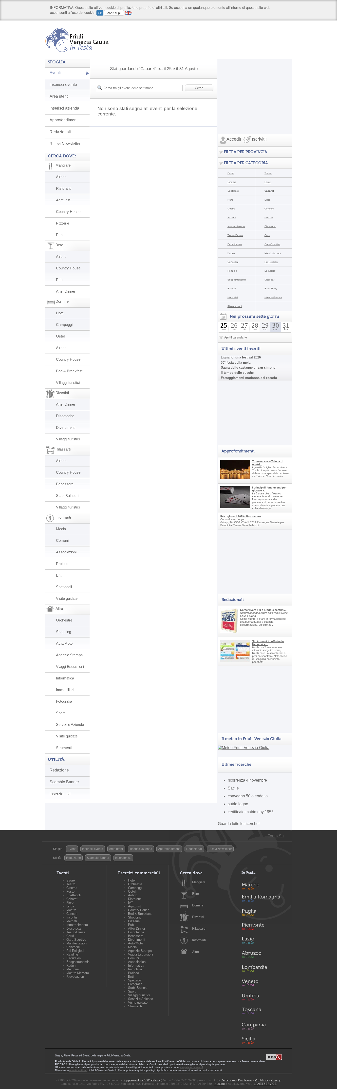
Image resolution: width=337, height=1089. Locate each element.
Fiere (230, 199)
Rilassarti (199, 928)
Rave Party (270, 288)
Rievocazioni (234, 306)
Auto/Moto (64, 643)
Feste (267, 182)
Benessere (65, 484)
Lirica (267, 199)
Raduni (231, 288)
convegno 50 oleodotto (248, 796)
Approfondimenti (64, 120)
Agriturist (63, 200)
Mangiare (198, 882)
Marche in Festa (264, 885)
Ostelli (61, 336)
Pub (59, 235)
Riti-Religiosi (271, 262)
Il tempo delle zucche (237, 373)
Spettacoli (64, 587)
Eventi (55, 73)
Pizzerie (62, 223)
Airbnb (61, 177)
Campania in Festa (264, 1026)
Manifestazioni (272, 253)
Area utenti (59, 96)
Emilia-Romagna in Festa (264, 899)
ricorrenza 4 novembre (247, 780)
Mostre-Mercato (273, 297)
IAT (130, 902)
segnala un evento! (191, 1067)
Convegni (232, 262)
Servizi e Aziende (70, 724)
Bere (195, 894)
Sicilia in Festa (264, 1040)
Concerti (269, 208)
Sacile (233, 788)
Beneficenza (234, 244)
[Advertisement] (255, 90)
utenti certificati (78, 1070)
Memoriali (232, 297)
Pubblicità (261, 1080)
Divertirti (198, 917)
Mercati (268, 217)
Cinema (231, 182)
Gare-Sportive (272, 244)
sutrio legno (238, 804)
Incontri (231, 217)
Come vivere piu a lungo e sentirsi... (263, 609)
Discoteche (65, 416)
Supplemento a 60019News (141, 1080)
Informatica (65, 678)
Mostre (231, 208)
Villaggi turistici (68, 382)
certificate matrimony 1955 (251, 812)
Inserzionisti (60, 794)
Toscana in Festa (264, 1012)
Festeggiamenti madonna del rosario (249, 378)
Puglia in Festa (264, 914)
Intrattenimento (236, 226)
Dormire (197, 905)
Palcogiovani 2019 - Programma (240, 516)
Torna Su (276, 836)
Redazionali (60, 132)
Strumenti (64, 748)
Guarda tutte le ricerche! (239, 824)
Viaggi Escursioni (70, 666)
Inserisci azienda (64, 108)
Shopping (63, 632)
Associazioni (66, 552)
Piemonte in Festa (264, 928)
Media (61, 529)
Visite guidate (66, 598)
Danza (231, 253)
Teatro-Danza (235, 235)
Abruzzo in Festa (264, 956)
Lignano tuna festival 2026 (241, 357)
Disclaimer (245, 1080)
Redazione (59, 770)
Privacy (276, 1080)
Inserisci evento (63, 84)
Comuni (62, 540)
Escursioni (270, 270)
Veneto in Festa (264, 984)
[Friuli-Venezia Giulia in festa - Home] (78, 40)
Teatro (268, 173)
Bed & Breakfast (69, 371)
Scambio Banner (64, 782)
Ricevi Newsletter (65, 144)
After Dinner (65, 291)
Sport (60, 713)
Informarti (199, 940)
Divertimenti (65, 427)
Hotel (60, 313)
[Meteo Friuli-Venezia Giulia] (243, 748)
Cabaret (269, 190)
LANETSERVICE (265, 1084)
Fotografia (64, 701)
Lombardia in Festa (264, 970)
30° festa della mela (235, 362)
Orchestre (64, 620)
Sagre (230, 173)
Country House (68, 211)
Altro (195, 952)
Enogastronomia (236, 279)
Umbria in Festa (264, 998)
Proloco (62, 564)
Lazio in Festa (264, 942)
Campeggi (64, 324)
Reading (232, 270)
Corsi (267, 235)
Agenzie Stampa (69, 655)
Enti (59, 575)
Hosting (219, 1084)
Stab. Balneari (67, 495)
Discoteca (270, 226)
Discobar (269, 279)
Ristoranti (63, 188)
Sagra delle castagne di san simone (248, 367)
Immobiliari (65, 690)
